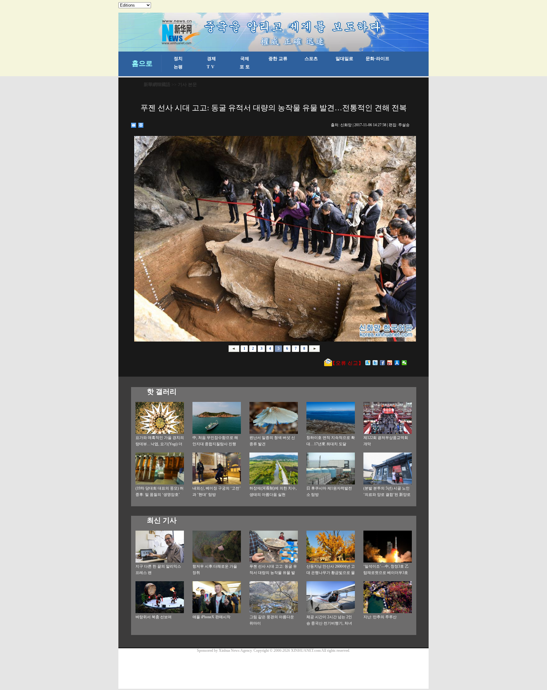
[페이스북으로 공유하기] (382, 362)
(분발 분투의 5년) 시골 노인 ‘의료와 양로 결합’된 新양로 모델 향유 (387, 494)
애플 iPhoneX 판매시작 (211, 617)
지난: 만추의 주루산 (380, 617)
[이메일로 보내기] (133, 125)
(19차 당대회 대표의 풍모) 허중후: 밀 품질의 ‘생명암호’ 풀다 (159, 494)
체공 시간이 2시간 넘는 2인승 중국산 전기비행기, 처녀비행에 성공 (329, 623)
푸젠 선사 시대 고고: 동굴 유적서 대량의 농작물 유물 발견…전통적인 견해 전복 (273, 572)
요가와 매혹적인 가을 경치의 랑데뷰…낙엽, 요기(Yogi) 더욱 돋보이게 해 (159, 444)
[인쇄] (141, 125)
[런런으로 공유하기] (397, 362)
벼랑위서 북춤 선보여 (153, 617)
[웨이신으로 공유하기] (404, 362)
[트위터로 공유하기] (375, 362)
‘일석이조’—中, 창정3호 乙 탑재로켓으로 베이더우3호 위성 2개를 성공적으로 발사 (386, 572)
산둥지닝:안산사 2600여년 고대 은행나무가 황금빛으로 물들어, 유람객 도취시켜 (330, 572)
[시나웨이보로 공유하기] (390, 362)
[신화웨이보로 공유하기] (368, 362)
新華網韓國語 (157, 84)
